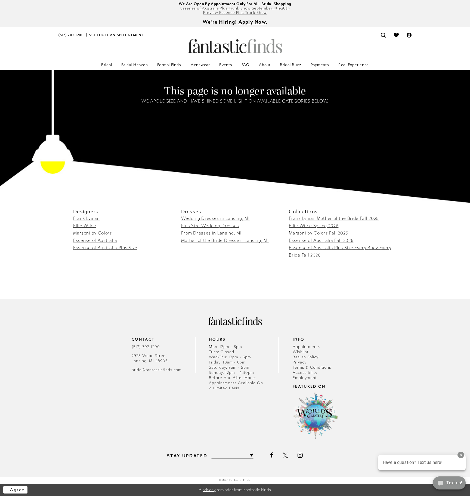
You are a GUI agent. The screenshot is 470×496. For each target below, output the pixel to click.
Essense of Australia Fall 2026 (321, 240)
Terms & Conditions (312, 367)
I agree (16, 489)
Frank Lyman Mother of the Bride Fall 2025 (334, 218)
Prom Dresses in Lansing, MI (211, 233)
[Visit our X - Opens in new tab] (285, 455)
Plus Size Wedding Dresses (210, 225)
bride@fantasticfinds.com (157, 370)
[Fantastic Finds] (235, 46)
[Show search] (383, 35)
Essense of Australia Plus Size (105, 247)
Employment (305, 377)
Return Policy (306, 357)
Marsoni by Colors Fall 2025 (318, 233)
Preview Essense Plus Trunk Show (235, 12)
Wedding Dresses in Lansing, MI (215, 218)
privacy (209, 489)
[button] (409, 35)
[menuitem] (71, 35)
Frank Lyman (86, 218)
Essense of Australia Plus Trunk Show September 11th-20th (235, 8)
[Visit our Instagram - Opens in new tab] (300, 455)
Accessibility (305, 372)
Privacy (300, 362)
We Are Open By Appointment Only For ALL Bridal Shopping (235, 4)
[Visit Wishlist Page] (396, 35)
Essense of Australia (95, 240)
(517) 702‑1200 (146, 346)
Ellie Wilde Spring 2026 (313, 225)
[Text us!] (449, 484)
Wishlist (301, 352)
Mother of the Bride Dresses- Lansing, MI (225, 240)
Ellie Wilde (84, 225)
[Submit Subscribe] (250, 455)
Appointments (306, 346)
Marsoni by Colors (92, 233)
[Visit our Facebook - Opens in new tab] (271, 455)
